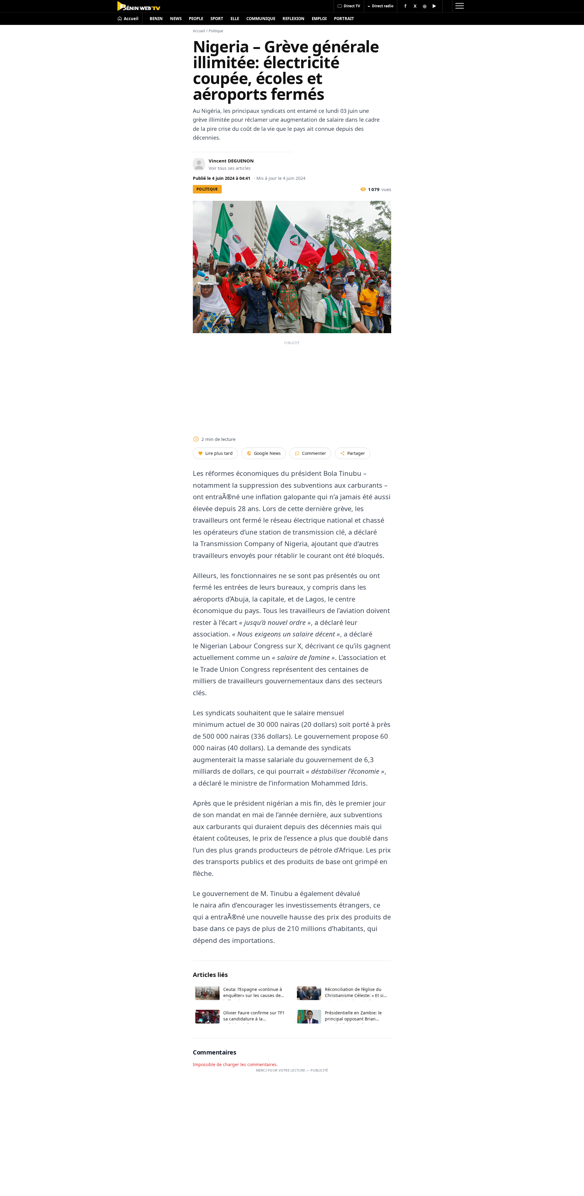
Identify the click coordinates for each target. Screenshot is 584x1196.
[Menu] (459, 6)
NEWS (176, 18)
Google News (267, 453)
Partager (356, 453)
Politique (216, 30)
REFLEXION (293, 18)
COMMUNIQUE (260, 18)
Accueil (199, 30)
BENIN (156, 18)
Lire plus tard (219, 453)
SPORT (216, 18)
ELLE (235, 18)
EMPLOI (319, 18)
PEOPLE (196, 18)
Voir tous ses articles (230, 168)
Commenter (314, 453)
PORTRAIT (344, 18)
